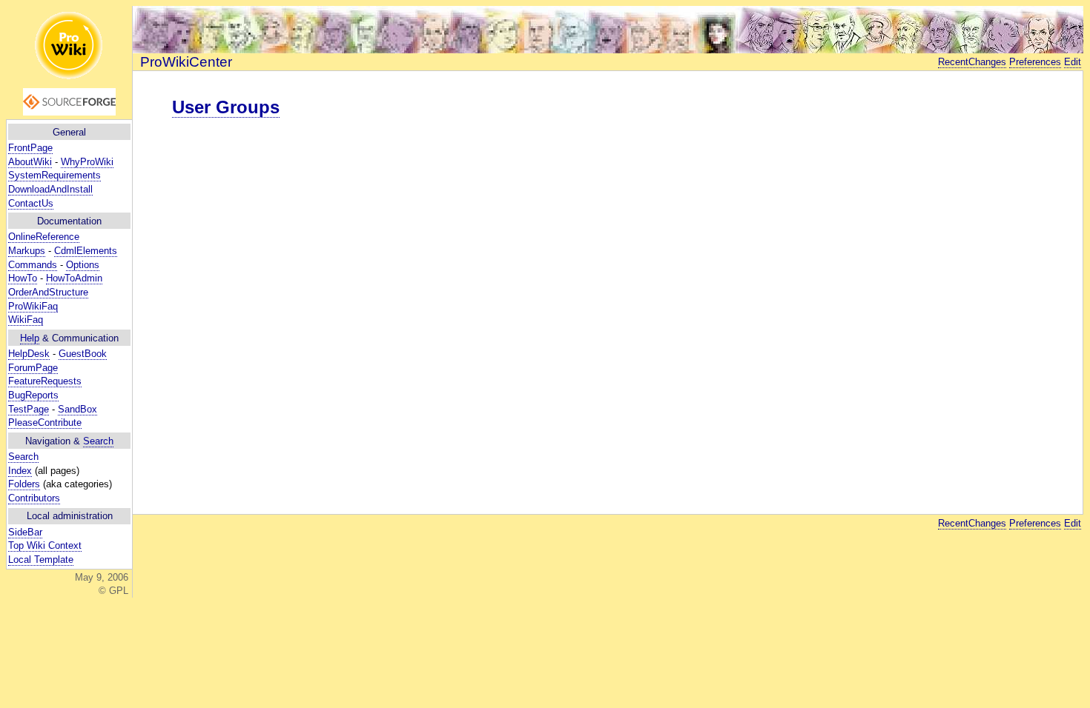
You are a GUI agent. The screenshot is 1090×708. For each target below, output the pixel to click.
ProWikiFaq (33, 306)
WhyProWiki (87, 161)
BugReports (33, 395)
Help (29, 338)
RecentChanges (972, 61)
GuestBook (83, 353)
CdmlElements (85, 250)
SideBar (25, 532)
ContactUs (30, 203)
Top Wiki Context (45, 545)
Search (98, 441)
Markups (26, 250)
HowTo (22, 278)
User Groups (226, 107)
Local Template (40, 559)
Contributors (34, 498)
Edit (1072, 61)
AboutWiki (30, 161)
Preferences (1035, 61)
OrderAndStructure (48, 292)
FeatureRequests (45, 381)
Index (20, 470)
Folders (24, 484)
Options (82, 264)
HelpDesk (29, 353)
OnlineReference (43, 236)
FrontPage (30, 147)
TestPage (28, 409)
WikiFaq (25, 319)
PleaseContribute (45, 422)
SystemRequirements (54, 175)
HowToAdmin (74, 278)
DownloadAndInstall (50, 189)
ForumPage (33, 367)
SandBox (77, 409)
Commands (32, 264)
